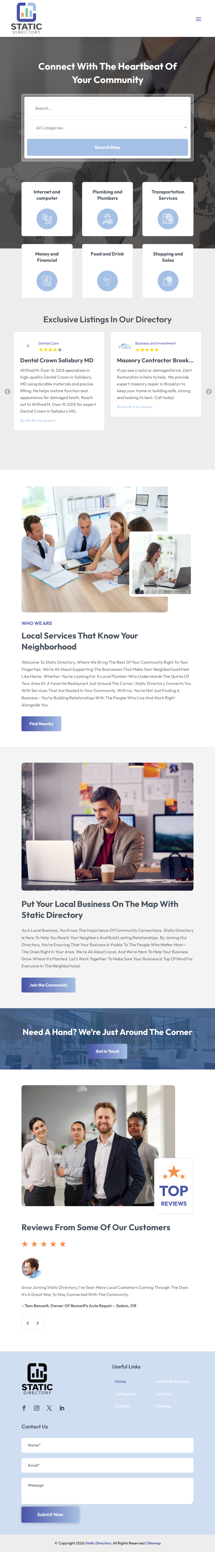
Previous (6, 391)
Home (120, 1381)
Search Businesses (172, 1381)
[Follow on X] (49, 1408)
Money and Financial (47, 257)
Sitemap (163, 1406)
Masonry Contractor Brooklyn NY (64, 360)
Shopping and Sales (168, 257)
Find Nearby (41, 723)
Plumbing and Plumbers (107, 195)
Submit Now (50, 1514)
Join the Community (48, 985)
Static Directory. (98, 1543)
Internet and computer (47, 195)
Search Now (107, 147)
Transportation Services (168, 195)
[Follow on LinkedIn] (62, 1408)
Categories (125, 1393)
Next (208, 391)
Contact (122, 1406)
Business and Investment (59, 343)
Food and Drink (107, 254)
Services (163, 1393)
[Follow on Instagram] (36, 1408)
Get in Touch (107, 1051)
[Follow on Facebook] (24, 1408)
